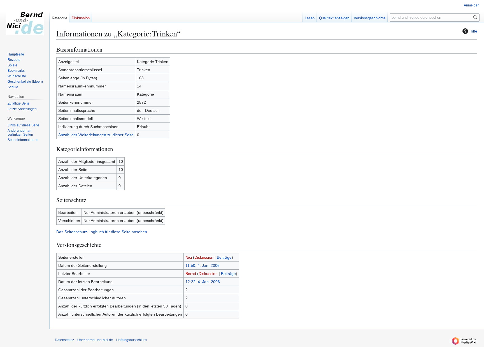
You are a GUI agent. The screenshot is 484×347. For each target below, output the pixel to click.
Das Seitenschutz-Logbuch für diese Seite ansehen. (102, 232)
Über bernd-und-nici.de (95, 340)
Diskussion (203, 257)
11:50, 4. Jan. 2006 (202, 265)
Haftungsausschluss (131, 340)
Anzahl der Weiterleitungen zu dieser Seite (96, 135)
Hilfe (473, 31)
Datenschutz (64, 340)
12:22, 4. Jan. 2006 (202, 281)
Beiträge (224, 257)
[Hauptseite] (24, 22)
